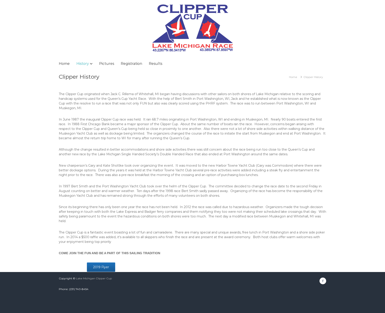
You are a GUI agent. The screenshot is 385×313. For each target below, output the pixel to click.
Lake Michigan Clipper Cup (94, 278)
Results (155, 63)
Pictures (106, 63)
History (82, 63)
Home (64, 63)
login (62, 299)
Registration (131, 63)
